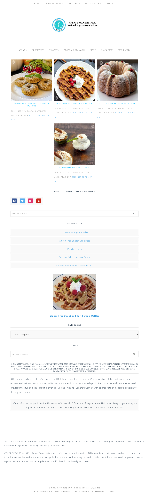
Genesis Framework (82, 491)
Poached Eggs (74, 248)
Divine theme (75, 488)
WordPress (101, 491)
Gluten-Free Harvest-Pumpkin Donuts (32, 104)
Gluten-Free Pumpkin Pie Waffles (74, 103)
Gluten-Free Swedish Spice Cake (117, 103)
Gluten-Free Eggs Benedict (74, 232)
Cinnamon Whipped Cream (74, 167)
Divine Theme (61, 491)
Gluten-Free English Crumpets (74, 240)
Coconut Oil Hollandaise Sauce (74, 257)
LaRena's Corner (74, 25)
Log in (111, 491)
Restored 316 (93, 488)
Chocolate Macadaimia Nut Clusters (74, 265)
